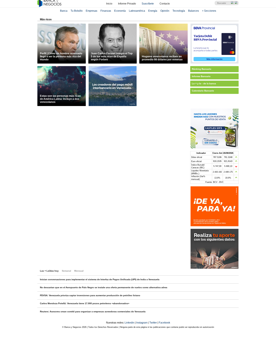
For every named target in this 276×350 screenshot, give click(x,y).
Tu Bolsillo (77, 10)
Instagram (142, 322)
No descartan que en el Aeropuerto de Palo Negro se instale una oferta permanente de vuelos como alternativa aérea (103, 287)
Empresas (91, 10)
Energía (152, 10)
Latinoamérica (137, 10)
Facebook (164, 322)
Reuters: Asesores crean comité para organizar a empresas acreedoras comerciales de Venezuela (93, 311)
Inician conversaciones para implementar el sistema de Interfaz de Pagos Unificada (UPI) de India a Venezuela (99, 279)
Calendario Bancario (203, 90)
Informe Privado (127, 3)
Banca (63, 10)
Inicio (109, 3)
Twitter (153, 322)
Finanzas (105, 10)
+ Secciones (209, 10)
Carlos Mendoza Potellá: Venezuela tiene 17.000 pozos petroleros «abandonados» (84, 303)
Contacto (165, 3)
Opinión (164, 10)
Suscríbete (148, 3)
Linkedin (130, 322)
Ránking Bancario (201, 69)
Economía (120, 10)
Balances (193, 10)
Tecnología (178, 10)
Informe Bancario (201, 76)
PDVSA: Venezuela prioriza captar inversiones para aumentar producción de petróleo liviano (90, 295)
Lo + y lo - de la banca (204, 83)
